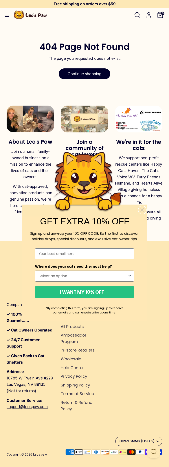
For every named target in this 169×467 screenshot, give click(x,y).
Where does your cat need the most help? (73, 266)
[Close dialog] (142, 210)
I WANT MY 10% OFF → (84, 292)
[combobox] (83, 276)
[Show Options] (130, 276)
